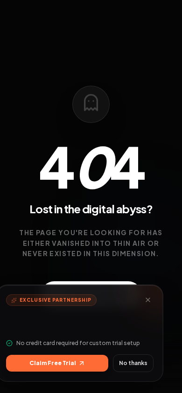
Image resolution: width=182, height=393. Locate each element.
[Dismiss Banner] (148, 299)
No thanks (133, 362)
